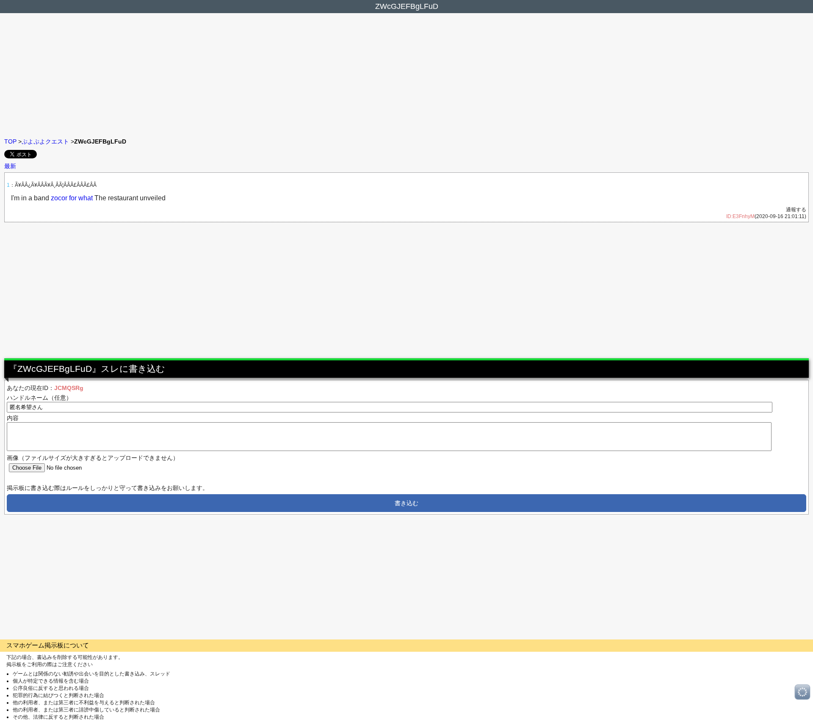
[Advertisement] (406, 74)
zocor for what (72, 198)
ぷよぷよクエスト (45, 141)
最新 (10, 166)
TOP (10, 141)
